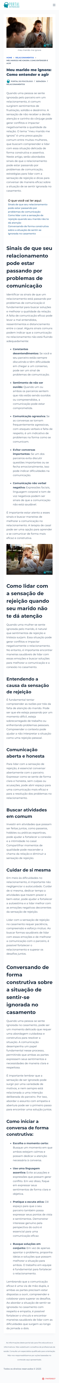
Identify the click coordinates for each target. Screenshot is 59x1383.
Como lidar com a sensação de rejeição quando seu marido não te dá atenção (28, 219)
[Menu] (54, 5)
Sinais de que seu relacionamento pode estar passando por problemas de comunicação (27, 208)
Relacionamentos (15, 84)
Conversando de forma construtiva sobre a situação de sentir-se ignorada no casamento (28, 230)
